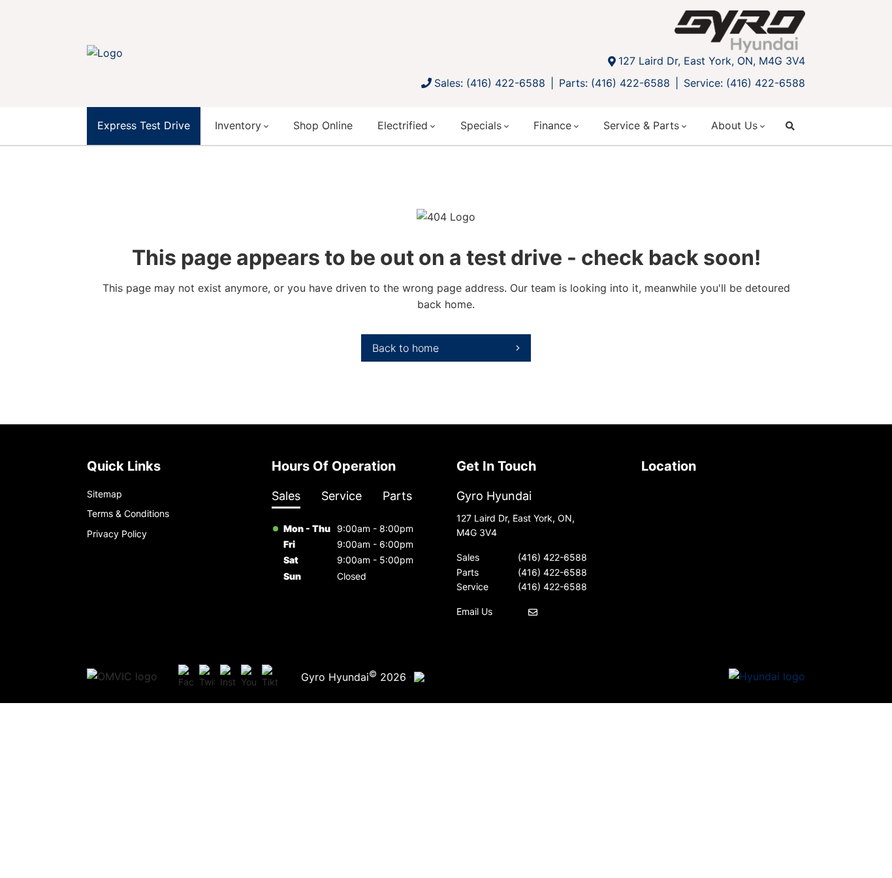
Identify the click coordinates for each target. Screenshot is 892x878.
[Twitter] (207, 677)
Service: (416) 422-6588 (744, 82)
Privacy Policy (117, 533)
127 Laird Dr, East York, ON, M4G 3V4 (711, 60)
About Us (734, 125)
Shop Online (323, 125)
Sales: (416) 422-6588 (489, 82)
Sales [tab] (286, 496)
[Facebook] (186, 677)
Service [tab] (341, 496)
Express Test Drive (143, 125)
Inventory (238, 125)
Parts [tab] (397, 496)
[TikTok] (270, 677)
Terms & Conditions (128, 513)
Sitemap (104, 493)
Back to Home (405, 347)
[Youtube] (249, 677)
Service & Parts (641, 125)
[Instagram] (228, 677)
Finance (552, 125)
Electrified (402, 125)
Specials (481, 125)
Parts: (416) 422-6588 (614, 82)
